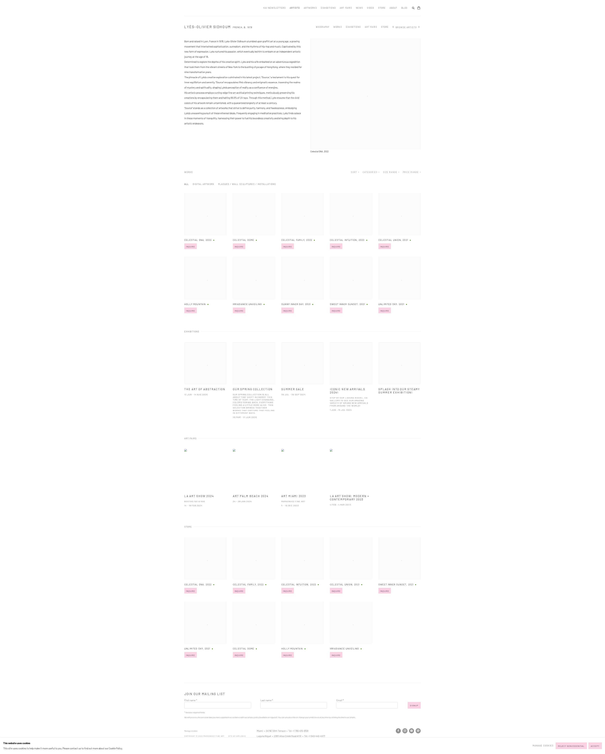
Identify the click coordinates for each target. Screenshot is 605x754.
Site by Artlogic (237, 736)
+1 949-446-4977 (316, 736)
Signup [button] (414, 705)
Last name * (266, 700)
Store (382, 8)
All (186, 184)
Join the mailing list (411, 730)
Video (370, 8)
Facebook (398, 730)
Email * (340, 700)
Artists (295, 8)
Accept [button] (595, 746)
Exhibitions (328, 8)
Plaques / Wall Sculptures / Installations (247, 184)
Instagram (404, 730)
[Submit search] (413, 8)
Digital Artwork (203, 184)
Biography (322, 27)
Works (337, 27)
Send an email (418, 730)
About (394, 8)
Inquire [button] (190, 246)
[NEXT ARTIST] (419, 27)
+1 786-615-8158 (300, 730)
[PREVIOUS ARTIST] (393, 27)
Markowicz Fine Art (200, 8)
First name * (190, 700)
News (359, 8)
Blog (404, 8)
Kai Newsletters (274, 8)
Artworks (310, 8)
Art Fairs (346, 8)
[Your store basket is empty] (419, 8)
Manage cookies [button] (190, 731)
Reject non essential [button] (571, 746)
